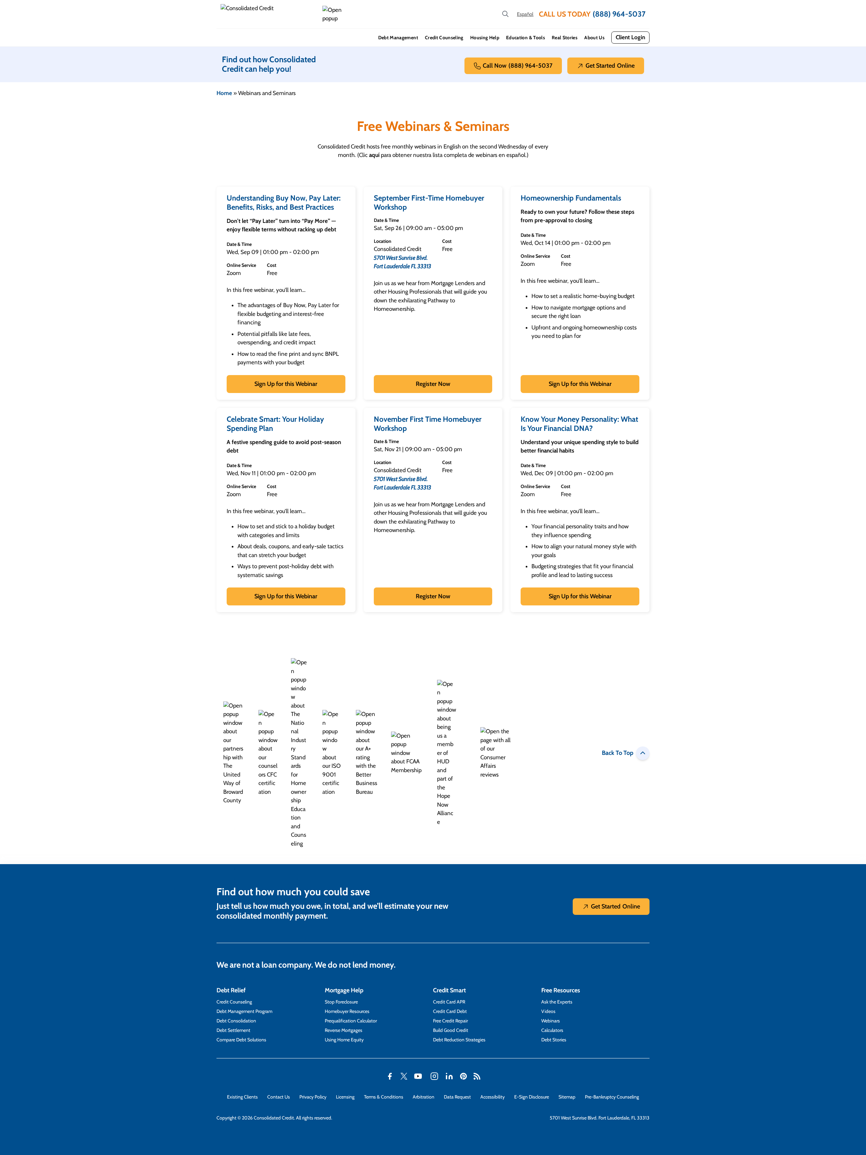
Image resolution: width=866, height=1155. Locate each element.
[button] (333, 14)
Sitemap (567, 1097)
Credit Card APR (449, 1002)
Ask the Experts (556, 1002)
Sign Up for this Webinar (285, 384)
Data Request (457, 1097)
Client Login (630, 37)
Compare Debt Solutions (241, 1040)
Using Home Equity (344, 1040)
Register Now (433, 384)
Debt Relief (231, 990)
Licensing (345, 1097)
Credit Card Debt (450, 1011)
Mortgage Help (344, 990)
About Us (594, 37)
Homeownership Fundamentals (571, 198)
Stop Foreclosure (341, 1002)
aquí (374, 155)
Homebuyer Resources (347, 1011)
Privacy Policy (312, 1097)
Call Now (517, 65)
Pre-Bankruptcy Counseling (612, 1097)
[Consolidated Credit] (269, 14)
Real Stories (564, 37)
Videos (548, 1011)
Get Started (610, 65)
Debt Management (398, 37)
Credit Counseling (444, 37)
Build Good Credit (450, 1030)
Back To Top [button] (617, 753)
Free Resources (560, 990)
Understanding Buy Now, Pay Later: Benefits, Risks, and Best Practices (284, 202)
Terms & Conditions (383, 1097)
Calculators (552, 1030)
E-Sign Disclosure (531, 1097)
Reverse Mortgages (343, 1030)
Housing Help (484, 37)
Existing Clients (242, 1097)
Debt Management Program (244, 1011)
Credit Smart (449, 990)
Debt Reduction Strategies (459, 1040)
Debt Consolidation (236, 1021)
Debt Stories (553, 1040)
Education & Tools (525, 37)
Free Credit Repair (450, 1021)
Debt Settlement (233, 1030)
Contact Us (278, 1097)
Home (224, 93)
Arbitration (423, 1097)
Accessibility (492, 1097)
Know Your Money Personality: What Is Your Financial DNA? (579, 424)
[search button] (505, 14)
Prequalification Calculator (351, 1021)
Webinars (550, 1021)
